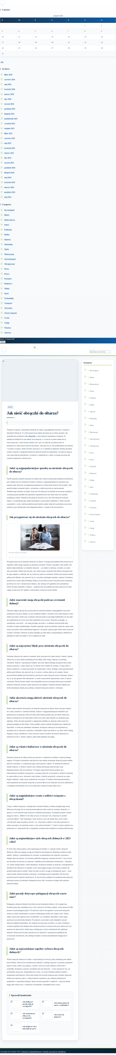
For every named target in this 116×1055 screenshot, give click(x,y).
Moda (6, 249)
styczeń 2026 (9, 104)
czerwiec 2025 (9, 138)
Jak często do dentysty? (59, 1016)
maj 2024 (7, 177)
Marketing (8, 244)
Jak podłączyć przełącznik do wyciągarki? (28, 1004)
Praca (6, 269)
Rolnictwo (8, 284)
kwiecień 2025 (9, 148)
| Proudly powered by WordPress (54, 1052)
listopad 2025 (9, 114)
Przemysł (7, 279)
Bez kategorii (9, 210)
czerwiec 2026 (9, 79)
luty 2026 (7, 99)
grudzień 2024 (9, 168)
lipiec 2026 (8, 75)
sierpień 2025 (9, 128)
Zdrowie (7, 333)
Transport (8, 303)
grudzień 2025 (9, 109)
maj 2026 (7, 84)
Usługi (6, 323)
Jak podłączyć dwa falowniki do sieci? (30, 1028)
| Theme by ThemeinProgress (31, 1052)
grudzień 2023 (9, 192)
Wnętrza (7, 328)
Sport (6, 293)
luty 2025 (7, 158)
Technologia (9, 298)
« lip (1, 62)
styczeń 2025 (9, 163)
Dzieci (6, 225)
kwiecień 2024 (9, 182)
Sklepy (7, 288)
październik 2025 (10, 119)
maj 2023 (7, 197)
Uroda (6, 318)
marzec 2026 (9, 94)
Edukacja (8, 230)
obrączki (31, 436)
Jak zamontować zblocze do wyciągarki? (29, 1016)
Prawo (6, 274)
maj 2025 (7, 143)
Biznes (6, 215)
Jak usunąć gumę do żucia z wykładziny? (61, 1004)
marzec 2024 (9, 187)
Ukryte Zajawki (10, 313)
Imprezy (7, 239)
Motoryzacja (9, 254)
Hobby (7, 234)
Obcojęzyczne (9, 264)
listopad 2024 (9, 173)
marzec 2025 (9, 153)
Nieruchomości (10, 259)
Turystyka (8, 308)
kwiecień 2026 (9, 89)
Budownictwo (9, 220)
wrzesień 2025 (9, 123)
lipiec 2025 (8, 133)
